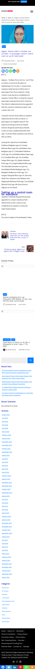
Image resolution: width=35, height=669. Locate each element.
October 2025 (6, 449)
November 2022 (7, 567)
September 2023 (7, 533)
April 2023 (5, 550)
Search (31, 360)
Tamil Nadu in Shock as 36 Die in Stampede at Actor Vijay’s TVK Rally (16, 344)
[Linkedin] (14, 71)
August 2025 (6, 455)
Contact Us (17, 646)
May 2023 (5, 547)
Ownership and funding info (11, 643)
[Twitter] (6, 71)
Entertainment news (8, 601)
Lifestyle (4, 608)
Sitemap (26, 646)
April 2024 (5, 510)
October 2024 (6, 489)
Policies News (6, 618)
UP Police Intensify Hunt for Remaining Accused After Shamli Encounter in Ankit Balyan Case (16, 371)
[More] (17, 71)
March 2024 (5, 513)
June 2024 (5, 503)
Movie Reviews (6, 611)
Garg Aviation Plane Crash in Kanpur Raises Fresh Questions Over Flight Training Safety (17, 377)
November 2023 (7, 526)
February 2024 (6, 516)
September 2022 (7, 574)
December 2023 (7, 523)
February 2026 (6, 435)
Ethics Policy (20, 637)
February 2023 (6, 557)
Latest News (6, 340)
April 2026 (5, 428)
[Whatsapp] (10, 71)
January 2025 (6, 479)
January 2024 (6, 520)
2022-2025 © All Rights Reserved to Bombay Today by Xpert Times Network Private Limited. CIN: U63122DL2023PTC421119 (17, 655)
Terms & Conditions (8, 634)
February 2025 (6, 476)
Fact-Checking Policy (8, 640)
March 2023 (5, 554)
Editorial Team (6, 646)
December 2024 (7, 482)
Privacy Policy (22, 634)
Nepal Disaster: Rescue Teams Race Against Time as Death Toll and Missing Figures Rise (17, 383)
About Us (11, 631)
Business (4, 594)
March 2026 (5, 432)
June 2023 (5, 543)
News (3, 47)
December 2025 (7, 442)
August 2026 (6, 415)
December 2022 (7, 564)
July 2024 (5, 499)
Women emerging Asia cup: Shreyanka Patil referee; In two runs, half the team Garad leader (17, 299)
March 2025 (5, 472)
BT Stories (5, 591)
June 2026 (5, 421)
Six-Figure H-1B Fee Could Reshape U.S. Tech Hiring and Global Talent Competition (17, 394)
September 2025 (7, 452)
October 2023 (6, 530)
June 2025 (5, 462)
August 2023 (6, 537)
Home (3, 631)
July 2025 (5, 459)
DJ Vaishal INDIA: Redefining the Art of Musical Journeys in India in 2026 (16, 388)
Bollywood (5, 588)
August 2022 (6, 577)
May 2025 (5, 465)
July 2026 (5, 418)
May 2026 (5, 425)
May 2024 (5, 506)
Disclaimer (20, 631)
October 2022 (6, 571)
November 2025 (7, 445)
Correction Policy (7, 637)
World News (5, 621)
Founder (21, 640)
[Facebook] (3, 71)
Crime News (5, 598)
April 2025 (5, 469)
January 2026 (6, 438)
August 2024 (6, 496)
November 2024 (7, 486)
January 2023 (6, 560)
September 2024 (7, 493)
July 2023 (5, 540)
